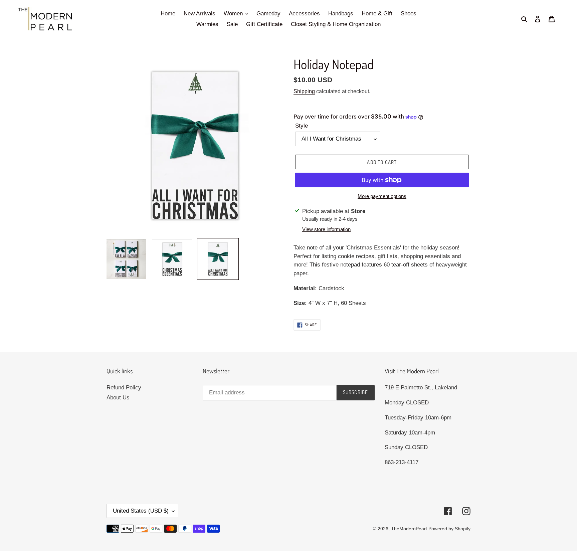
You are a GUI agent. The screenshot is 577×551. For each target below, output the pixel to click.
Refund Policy (124, 387)
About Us (118, 397)
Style (301, 126)
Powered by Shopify (449, 528)
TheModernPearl (409, 528)
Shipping (304, 91)
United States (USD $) (141, 511)
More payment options (382, 196)
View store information (326, 229)
